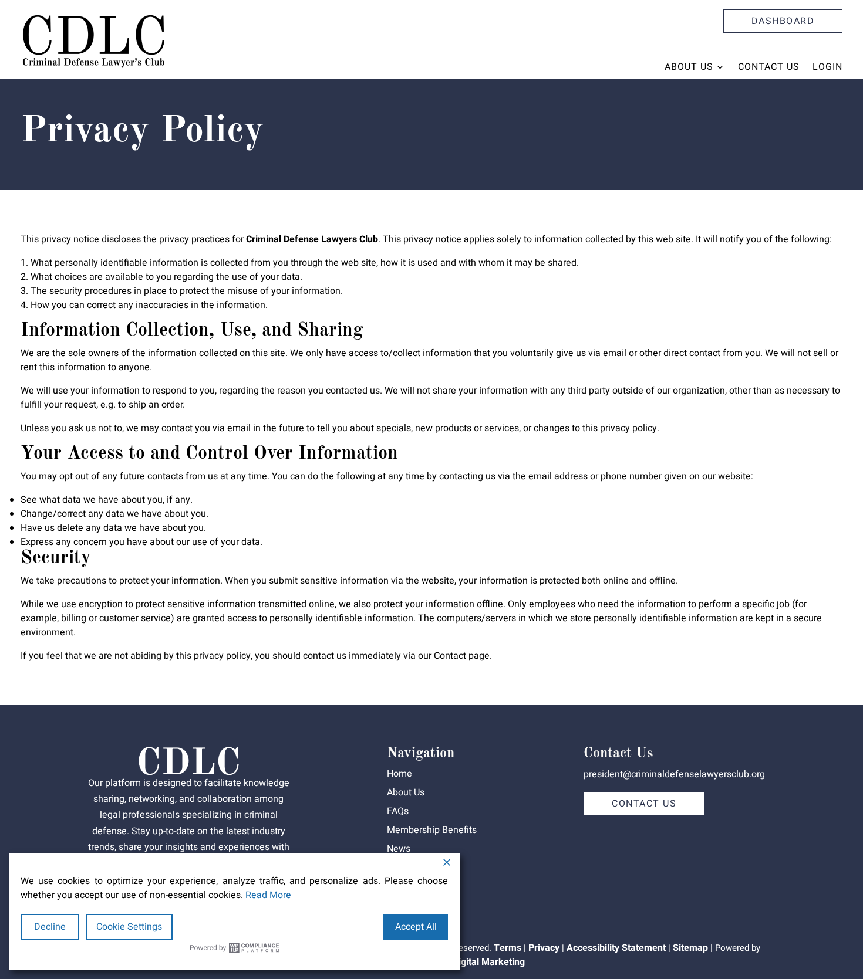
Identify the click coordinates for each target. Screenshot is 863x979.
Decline (50, 927)
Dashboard (783, 21)
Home (399, 774)
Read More (268, 895)
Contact (450, 656)
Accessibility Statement (616, 948)
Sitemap (690, 948)
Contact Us (769, 67)
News (398, 849)
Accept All (416, 927)
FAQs (398, 811)
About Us (689, 67)
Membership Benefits (432, 830)
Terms (507, 948)
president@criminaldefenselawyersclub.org (674, 774)
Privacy (543, 948)
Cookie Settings (129, 927)
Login (827, 67)
